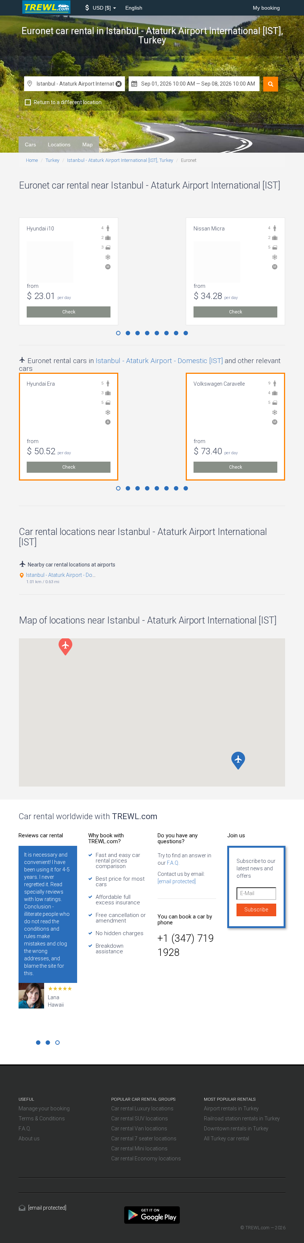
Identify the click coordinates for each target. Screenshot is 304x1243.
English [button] (133, 8)
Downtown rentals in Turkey (236, 1128)
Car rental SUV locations (139, 1118)
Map (87, 144)
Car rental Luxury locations (142, 1108)
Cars (30, 144)
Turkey (52, 160)
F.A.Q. (172, 863)
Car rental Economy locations (146, 1158)
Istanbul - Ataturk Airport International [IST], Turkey (120, 160)
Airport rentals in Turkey (231, 1108)
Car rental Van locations (139, 1128)
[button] (101, 7)
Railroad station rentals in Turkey (242, 1118)
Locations (59, 144)
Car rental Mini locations (139, 1148)
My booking (266, 8)
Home (32, 160)
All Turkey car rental (226, 1138)
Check (68, 312)
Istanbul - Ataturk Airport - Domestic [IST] (159, 360)
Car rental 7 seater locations (143, 1138)
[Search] (270, 84)
